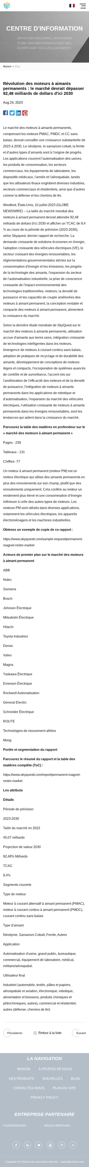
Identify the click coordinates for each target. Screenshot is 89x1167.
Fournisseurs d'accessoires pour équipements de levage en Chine (22, 1126)
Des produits (21, 1078)
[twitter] (38, 1145)
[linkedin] (27, 1145)
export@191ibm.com (72, 1161)
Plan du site (64, 1088)
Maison (7, 66)
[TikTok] (73, 1145)
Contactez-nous (28, 1088)
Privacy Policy (44, 1097)
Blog (75, 1078)
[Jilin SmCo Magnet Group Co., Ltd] (6, 5)
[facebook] (16, 1145)
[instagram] (61, 1145)
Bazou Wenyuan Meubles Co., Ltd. (58, 1126)
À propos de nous (55, 1069)
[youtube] (50, 1145)
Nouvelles (52, 1078)
